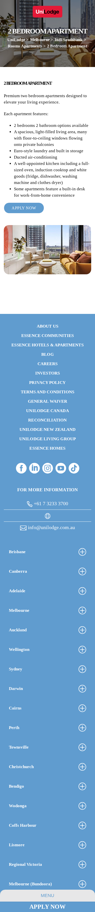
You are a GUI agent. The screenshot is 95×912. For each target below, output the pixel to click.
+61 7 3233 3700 (50, 503)
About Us (47, 326)
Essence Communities (47, 335)
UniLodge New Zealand (48, 429)
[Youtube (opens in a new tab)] (60, 468)
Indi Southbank (69, 40)
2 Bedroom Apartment (67, 46)
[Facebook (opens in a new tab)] (21, 468)
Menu (47, 895)
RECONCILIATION (47, 420)
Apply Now (47, 906)
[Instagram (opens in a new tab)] (47, 468)
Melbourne (40, 40)
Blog (47, 354)
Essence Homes (47, 448)
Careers (47, 363)
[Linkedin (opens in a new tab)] (34, 468)
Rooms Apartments (25, 46)
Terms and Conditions (47, 392)
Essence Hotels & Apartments (47, 345)
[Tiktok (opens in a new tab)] (74, 468)
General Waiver (47, 401)
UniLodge (16, 40)
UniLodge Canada (47, 410)
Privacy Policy (47, 382)
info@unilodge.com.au (51, 527)
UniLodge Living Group (47, 438)
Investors (47, 373)
